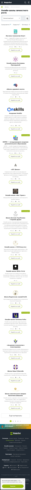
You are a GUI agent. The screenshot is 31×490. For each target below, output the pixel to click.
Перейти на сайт (15, 50)
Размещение (18, 446)
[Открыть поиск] (25, 2)
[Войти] (28, 2)
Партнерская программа (19, 454)
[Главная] (2, 7)
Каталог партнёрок (15, 456)
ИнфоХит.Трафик (23, 448)
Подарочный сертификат (15, 442)
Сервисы (6, 448)
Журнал (23, 440)
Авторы (27, 438)
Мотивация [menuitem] (25, 24)
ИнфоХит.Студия (13, 448)
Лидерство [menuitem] (16, 24)
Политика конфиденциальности (12, 461)
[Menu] (2, 2)
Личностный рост (8, 18)
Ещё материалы (15, 416)
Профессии (21, 438)
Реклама (24, 446)
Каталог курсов (13, 438)
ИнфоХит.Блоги (20, 450)
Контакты (19, 460)
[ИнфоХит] (8, 2)
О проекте (13, 460)
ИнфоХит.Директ (11, 450)
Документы (26, 460)
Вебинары (17, 440)
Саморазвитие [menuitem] (6, 24)
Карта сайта (24, 461)
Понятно (12, 486)
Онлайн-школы (10, 440)
